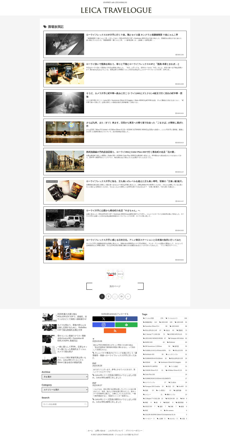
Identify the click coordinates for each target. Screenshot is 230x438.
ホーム (90, 431)
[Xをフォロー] (103, 318)
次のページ (115, 286)
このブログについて (115, 431)
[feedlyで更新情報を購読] (126, 324)
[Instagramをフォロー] (103, 324)
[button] (85, 404)
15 (121, 296)
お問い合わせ (100, 431)
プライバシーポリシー (134, 431)
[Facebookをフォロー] (126, 318)
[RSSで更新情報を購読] (115, 330)
